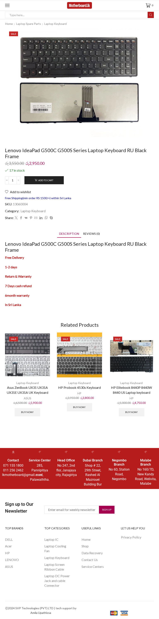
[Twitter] (16, 218)
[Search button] (151, 15)
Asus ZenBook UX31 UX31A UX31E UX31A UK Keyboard (27, 389)
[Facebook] (21, 218)
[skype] (51, 218)
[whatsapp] (46, 218)
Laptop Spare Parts (28, 23)
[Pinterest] (31, 218)
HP (79, 393)
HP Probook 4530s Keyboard (79, 387)
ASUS (27, 398)
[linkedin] (40, 218)
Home (9, 23)
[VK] (26, 218)
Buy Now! (27, 412)
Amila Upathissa (40, 612)
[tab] (69, 234)
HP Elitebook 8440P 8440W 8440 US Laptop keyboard (131, 389)
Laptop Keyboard (55, 23)
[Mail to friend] (35, 218)
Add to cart (45, 180)
